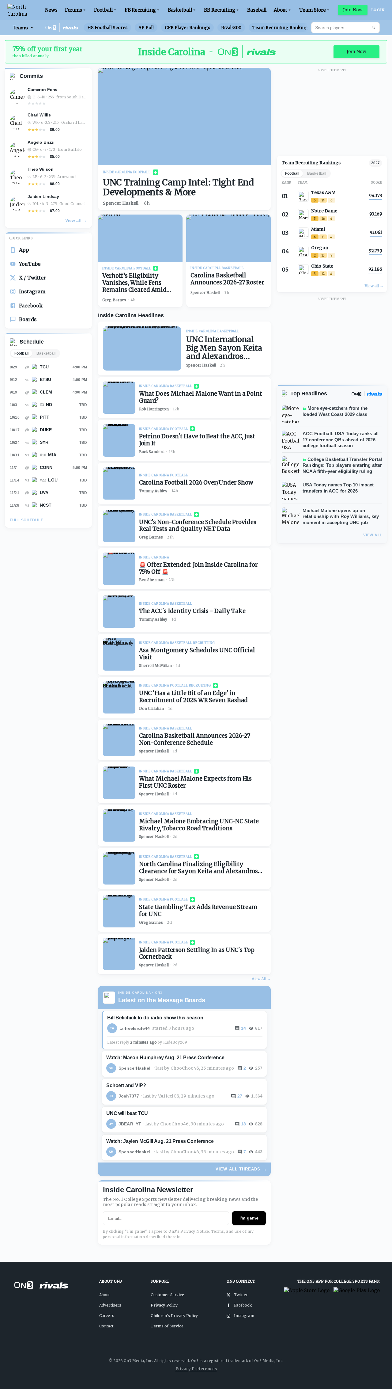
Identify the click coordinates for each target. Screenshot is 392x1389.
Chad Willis (39, 114)
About (280, 10)
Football (103, 10)
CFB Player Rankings (187, 27)
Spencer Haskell (120, 203)
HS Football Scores (107, 27)
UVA (44, 492)
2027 (375, 163)
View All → (261, 979)
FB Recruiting (140, 10)
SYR (44, 442)
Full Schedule (26, 520)
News (51, 10)
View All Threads (241, 1169)
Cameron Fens (42, 89)
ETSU (45, 379)
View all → (76, 220)
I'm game (248, 1218)
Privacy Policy (164, 1305)
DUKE (46, 429)
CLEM (46, 392)
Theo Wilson (40, 169)
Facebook (31, 306)
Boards (28, 319)
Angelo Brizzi (41, 142)
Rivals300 (231, 27)
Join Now (353, 10)
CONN (46, 467)
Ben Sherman (152, 579)
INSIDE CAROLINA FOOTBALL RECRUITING (175, 685)
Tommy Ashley (153, 491)
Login (378, 10)
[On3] (356, 394)
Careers (106, 1315)
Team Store (312, 10)
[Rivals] (375, 394)
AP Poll (146, 27)
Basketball (180, 10)
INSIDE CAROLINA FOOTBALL (126, 172)
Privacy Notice (194, 1231)
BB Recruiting (219, 10)
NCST (46, 505)
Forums (73, 10)
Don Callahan (151, 708)
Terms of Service (167, 1326)
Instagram (32, 291)
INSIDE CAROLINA (154, 557)
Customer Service (167, 1294)
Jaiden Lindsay (43, 196)
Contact (106, 1326)
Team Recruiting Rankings (281, 27)
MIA (52, 454)
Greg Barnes (114, 300)
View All (372, 535)
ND (49, 404)
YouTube (29, 264)
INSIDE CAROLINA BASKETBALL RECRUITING (177, 643)
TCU (44, 366)
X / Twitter (32, 278)
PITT (45, 417)
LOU (52, 480)
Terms (217, 1231)
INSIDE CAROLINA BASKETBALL (217, 268)
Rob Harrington (154, 409)
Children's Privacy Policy (174, 1315)
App (24, 250)
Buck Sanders (152, 451)
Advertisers (110, 1305)
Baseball (256, 10)
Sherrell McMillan (155, 665)
